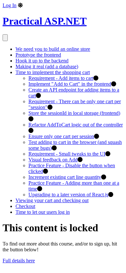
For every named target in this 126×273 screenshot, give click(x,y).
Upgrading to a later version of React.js (68, 194)
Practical (45, 21)
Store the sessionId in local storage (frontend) (74, 113)
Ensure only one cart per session (61, 136)
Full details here (19, 260)
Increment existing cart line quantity (64, 177)
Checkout (25, 206)
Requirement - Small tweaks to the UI (66, 154)
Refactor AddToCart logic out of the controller (75, 124)
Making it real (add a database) (47, 66)
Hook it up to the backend (42, 60)
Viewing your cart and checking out (52, 200)
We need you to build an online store (53, 49)
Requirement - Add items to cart (60, 78)
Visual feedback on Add (53, 159)
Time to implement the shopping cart (53, 72)
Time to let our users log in (43, 212)
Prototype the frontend (38, 55)
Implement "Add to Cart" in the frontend (69, 84)
